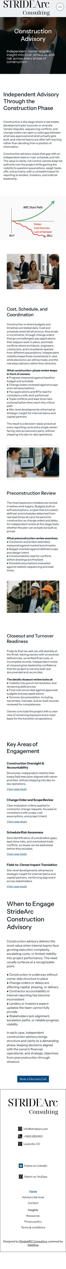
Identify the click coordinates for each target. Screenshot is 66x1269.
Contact (33, 1203)
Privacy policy (33, 1221)
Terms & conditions (33, 1227)
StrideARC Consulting (33, 1241)
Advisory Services (33, 1197)
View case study (17, 789)
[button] (60, 7)
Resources (33, 1215)
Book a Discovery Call (33, 1079)
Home (33, 1191)
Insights (33, 1210)
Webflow (33, 1245)
